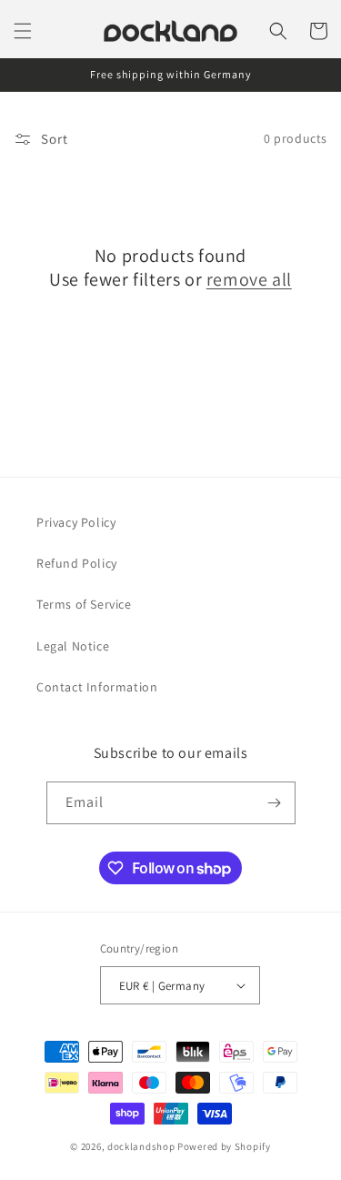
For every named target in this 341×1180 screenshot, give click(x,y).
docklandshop (141, 1146)
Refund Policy (76, 563)
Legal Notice (72, 646)
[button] (23, 31)
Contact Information (96, 687)
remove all (249, 279)
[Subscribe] (275, 803)
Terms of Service (84, 604)
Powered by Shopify (224, 1146)
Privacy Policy (75, 522)
